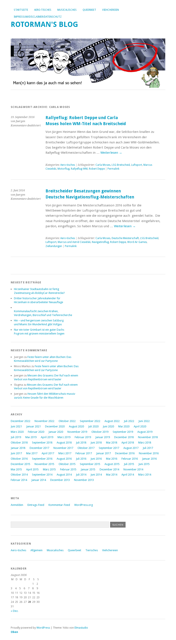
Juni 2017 (16, 453)
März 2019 (64, 437)
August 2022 (112, 421)
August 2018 (64, 442)
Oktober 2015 (67, 464)
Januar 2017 (103, 453)
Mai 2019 (30, 437)
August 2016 (64, 458)
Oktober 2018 (19, 442)
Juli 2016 (81, 458)
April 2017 (48, 453)
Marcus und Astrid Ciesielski (74, 242)
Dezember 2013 (60, 480)
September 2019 (123, 431)
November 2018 (148, 437)
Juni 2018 (96, 442)
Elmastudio (81, 627)
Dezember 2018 (124, 437)
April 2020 (140, 426)
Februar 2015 (68, 469)
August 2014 (64, 474)
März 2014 (144, 474)
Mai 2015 (16, 469)
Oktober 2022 (67, 421)
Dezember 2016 (125, 453)
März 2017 (64, 453)
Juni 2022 (144, 421)
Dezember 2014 (109, 469)
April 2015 (32, 469)
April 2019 (47, 437)
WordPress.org (83, 504)
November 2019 (77, 431)
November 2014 (133, 469)
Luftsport (136, 164)
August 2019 (144, 431)
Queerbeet (89, 9)
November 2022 (44, 421)
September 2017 (109, 448)
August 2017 (130, 448)
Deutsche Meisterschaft (125, 238)
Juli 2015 (129, 464)
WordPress (43, 627)
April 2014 (127, 474)
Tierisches (91, 550)
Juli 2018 (81, 442)
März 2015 (49, 469)
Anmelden (17, 504)
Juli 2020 (93, 426)
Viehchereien (110, 9)
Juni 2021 (16, 426)
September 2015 (90, 464)
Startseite (21, 9)
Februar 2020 (36, 431)
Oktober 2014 (19, 474)
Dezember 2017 (39, 448)
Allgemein (36, 550)
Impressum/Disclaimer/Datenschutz (38, 16)
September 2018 (42, 442)
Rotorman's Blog (44, 24)
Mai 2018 (111, 442)
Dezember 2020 (55, 426)
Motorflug (64, 168)
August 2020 (76, 426)
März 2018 (144, 442)
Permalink (113, 168)
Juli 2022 (129, 421)
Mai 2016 (111, 458)
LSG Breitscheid (121, 164)
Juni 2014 (96, 474)
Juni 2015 (144, 464)
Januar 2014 (38, 480)
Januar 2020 (56, 431)
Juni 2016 (96, 458)
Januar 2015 (88, 469)
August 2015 (112, 464)
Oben (14, 632)
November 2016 (149, 453)
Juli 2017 (148, 448)
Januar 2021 (33, 426)
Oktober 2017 (85, 448)
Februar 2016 (129, 458)
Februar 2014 (19, 480)
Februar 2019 (83, 437)
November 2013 (84, 480)
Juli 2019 (16, 437)
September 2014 (42, 474)
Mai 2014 (111, 474)
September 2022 (90, 421)
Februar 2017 (84, 453)
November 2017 (63, 448)
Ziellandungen (54, 246)
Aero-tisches (42, 9)
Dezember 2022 (20, 421)
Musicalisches (67, 9)
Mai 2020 (123, 426)
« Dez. (14, 610)
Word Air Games (137, 242)
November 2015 (44, 464)
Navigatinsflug (100, 242)
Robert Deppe (97, 168)
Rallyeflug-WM (79, 168)
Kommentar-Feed (59, 504)
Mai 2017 (31, 453)
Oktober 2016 (19, 458)
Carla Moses (103, 164)
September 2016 (42, 458)
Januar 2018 (18, 448)
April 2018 (127, 442)
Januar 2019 (102, 437)
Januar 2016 (149, 458)
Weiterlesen (111, 153)
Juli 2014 (81, 474)
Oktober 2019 (99, 431)
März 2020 (17, 431)
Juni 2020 (108, 426)
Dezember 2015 (20, 464)
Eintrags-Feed (35, 504)
